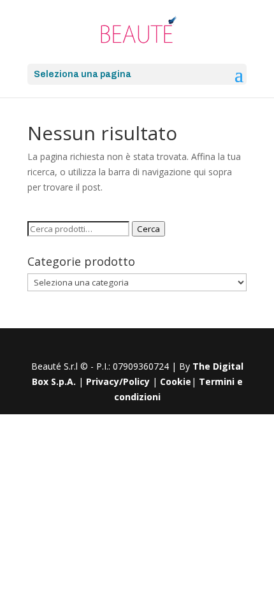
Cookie (175, 381)
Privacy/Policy (118, 381)
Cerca (148, 229)
